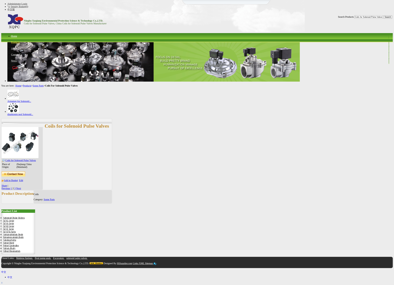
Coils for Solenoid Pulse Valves (20, 160)
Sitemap (149, 263)
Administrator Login (17, 3)
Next (18, 188)
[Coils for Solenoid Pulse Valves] (20, 157)
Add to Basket (11, 180)
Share (4, 185)
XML (142, 263)
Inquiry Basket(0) (19, 6)
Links (136, 263)
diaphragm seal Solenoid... (20, 114)
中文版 (11, 9)
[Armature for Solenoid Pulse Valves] (13, 98)
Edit (21, 180)
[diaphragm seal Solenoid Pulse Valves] (13, 111)
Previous (6, 188)
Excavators (58, 258)
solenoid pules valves (77, 258)
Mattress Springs (24, 258)
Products (27, 85)
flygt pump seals (43, 258)
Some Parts (38, 85)
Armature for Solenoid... (19, 101)
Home (18, 85)
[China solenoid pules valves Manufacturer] (15, 28)
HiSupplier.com (124, 263)
